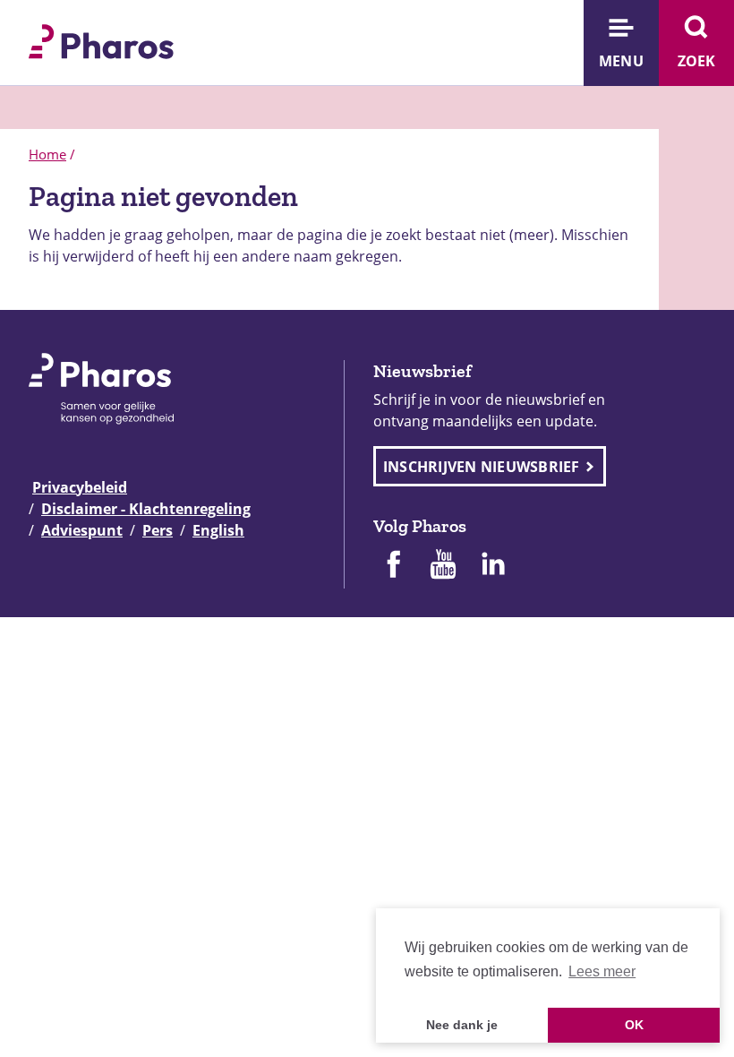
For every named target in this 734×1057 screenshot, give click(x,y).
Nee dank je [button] (462, 1025)
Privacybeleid (79, 487)
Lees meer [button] (602, 971)
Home (47, 154)
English (218, 530)
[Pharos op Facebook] (393, 566)
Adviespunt (82, 530)
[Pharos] (101, 39)
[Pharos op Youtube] (443, 566)
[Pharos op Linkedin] (493, 566)
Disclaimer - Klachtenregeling (146, 509)
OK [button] (634, 1025)
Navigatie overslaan (75, 20)
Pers (157, 530)
